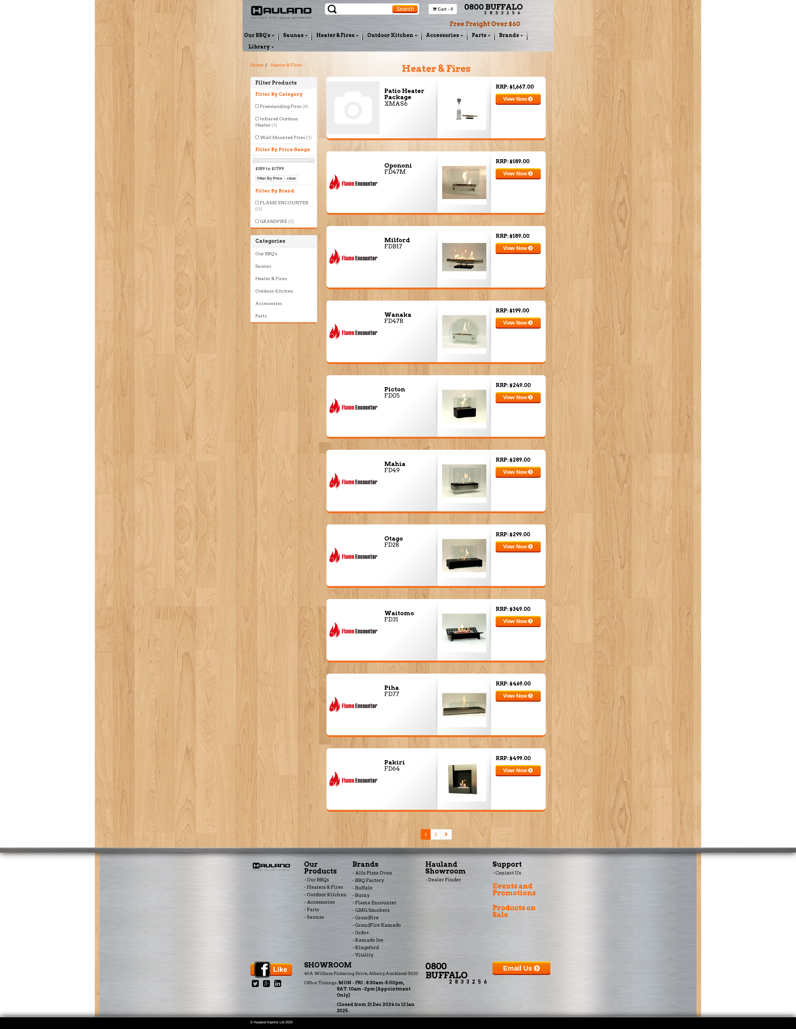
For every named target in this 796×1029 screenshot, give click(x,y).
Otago (393, 538)
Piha (391, 687)
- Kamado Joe (367, 940)
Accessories (443, 35)
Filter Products (276, 83)
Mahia (394, 464)
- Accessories (319, 902)
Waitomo (399, 613)
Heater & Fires (335, 35)
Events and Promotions (514, 889)
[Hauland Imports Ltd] (281, 11)
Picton (394, 389)
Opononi (398, 165)
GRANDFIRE (277, 221)
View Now (515, 99)
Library (259, 47)
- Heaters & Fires (323, 887)
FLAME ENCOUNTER (281, 205)
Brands (509, 35)
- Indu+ (360, 932)
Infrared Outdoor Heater (276, 121)
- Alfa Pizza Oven (372, 873)
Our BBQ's (257, 35)
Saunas (293, 35)
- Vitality (363, 955)
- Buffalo (362, 888)
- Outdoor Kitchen (325, 894)
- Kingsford (365, 947)
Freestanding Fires (284, 106)
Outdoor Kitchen (390, 35)
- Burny (361, 895)
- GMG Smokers (371, 910)
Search (405, 9)
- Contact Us (507, 873)
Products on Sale (514, 911)
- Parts (311, 909)
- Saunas (314, 917)
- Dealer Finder (443, 880)
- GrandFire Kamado (376, 925)
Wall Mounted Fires (286, 137)
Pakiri (394, 762)
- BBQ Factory (368, 880)
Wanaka (397, 314)
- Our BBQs (316, 880)
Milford (397, 240)
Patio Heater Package (404, 94)
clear (291, 178)
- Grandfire (365, 918)
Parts (479, 35)
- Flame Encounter (374, 903)
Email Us (518, 968)
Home (257, 64)
